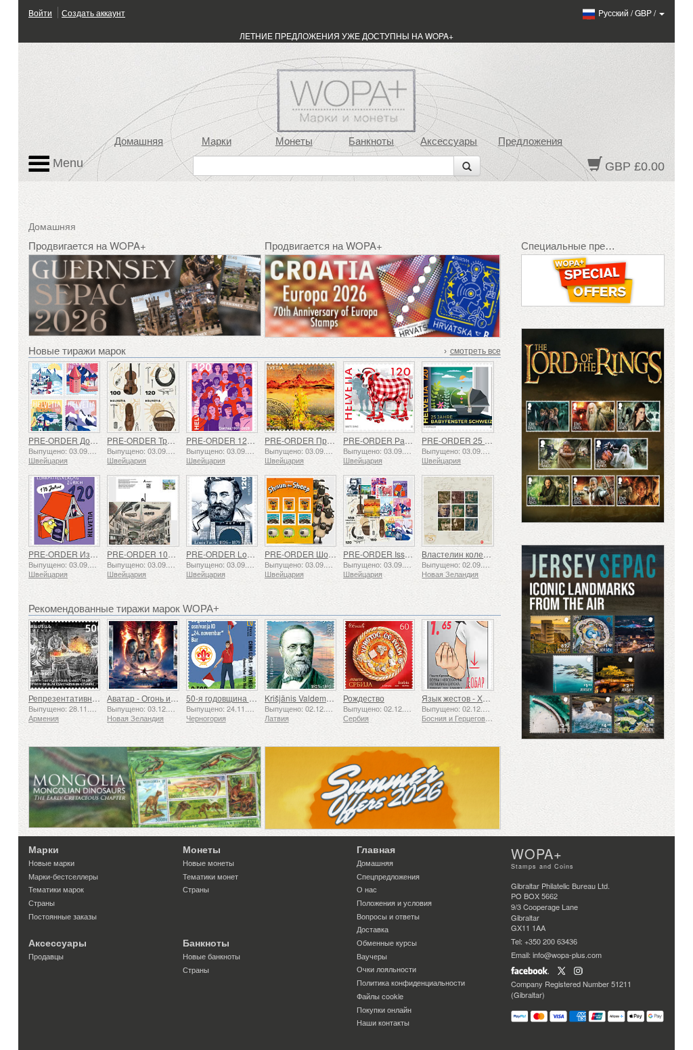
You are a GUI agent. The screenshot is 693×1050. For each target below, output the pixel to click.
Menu (66, 163)
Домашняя (138, 141)
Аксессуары (448, 141)
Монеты (294, 141)
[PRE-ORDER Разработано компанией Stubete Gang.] (379, 397)
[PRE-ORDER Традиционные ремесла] (143, 397)
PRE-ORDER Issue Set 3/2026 (399, 554)
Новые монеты (208, 862)
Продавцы (46, 956)
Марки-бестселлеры (63, 876)
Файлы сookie (380, 995)
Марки (216, 141)
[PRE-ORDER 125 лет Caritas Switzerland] (222, 397)
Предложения (530, 141)
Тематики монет (210, 876)
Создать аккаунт (93, 12)
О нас (367, 889)
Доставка (372, 928)
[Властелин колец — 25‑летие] (457, 511)
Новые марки (51, 862)
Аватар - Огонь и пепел (151, 698)
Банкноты (371, 141)
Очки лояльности (386, 968)
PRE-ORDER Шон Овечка (313, 554)
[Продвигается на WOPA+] (144, 787)
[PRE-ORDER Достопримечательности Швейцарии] (64, 397)
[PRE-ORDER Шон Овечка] (300, 511)
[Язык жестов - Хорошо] (457, 655)
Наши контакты (383, 1022)
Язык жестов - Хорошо (465, 698)
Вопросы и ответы (388, 916)
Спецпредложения (388, 876)
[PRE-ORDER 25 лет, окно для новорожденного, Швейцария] (457, 397)
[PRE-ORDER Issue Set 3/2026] (379, 511)
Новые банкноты (211, 956)
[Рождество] (379, 655)
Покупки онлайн (384, 1009)
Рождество (363, 698)
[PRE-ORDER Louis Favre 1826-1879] (222, 511)
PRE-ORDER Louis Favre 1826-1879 (254, 554)
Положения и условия (394, 902)
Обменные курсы (387, 942)
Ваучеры (372, 956)
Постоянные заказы (62, 916)
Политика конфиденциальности (411, 982)
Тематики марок (56, 889)
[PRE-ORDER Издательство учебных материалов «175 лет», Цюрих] (64, 511)
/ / (628, 12)
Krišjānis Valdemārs (301, 698)
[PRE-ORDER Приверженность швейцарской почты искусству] (300, 397)
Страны (41, 902)
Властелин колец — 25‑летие (478, 554)
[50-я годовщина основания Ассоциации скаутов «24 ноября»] (222, 655)
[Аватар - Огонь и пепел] (143, 655)
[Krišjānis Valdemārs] (300, 655)
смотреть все (475, 351)
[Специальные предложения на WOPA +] (593, 280)
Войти (40, 12)
